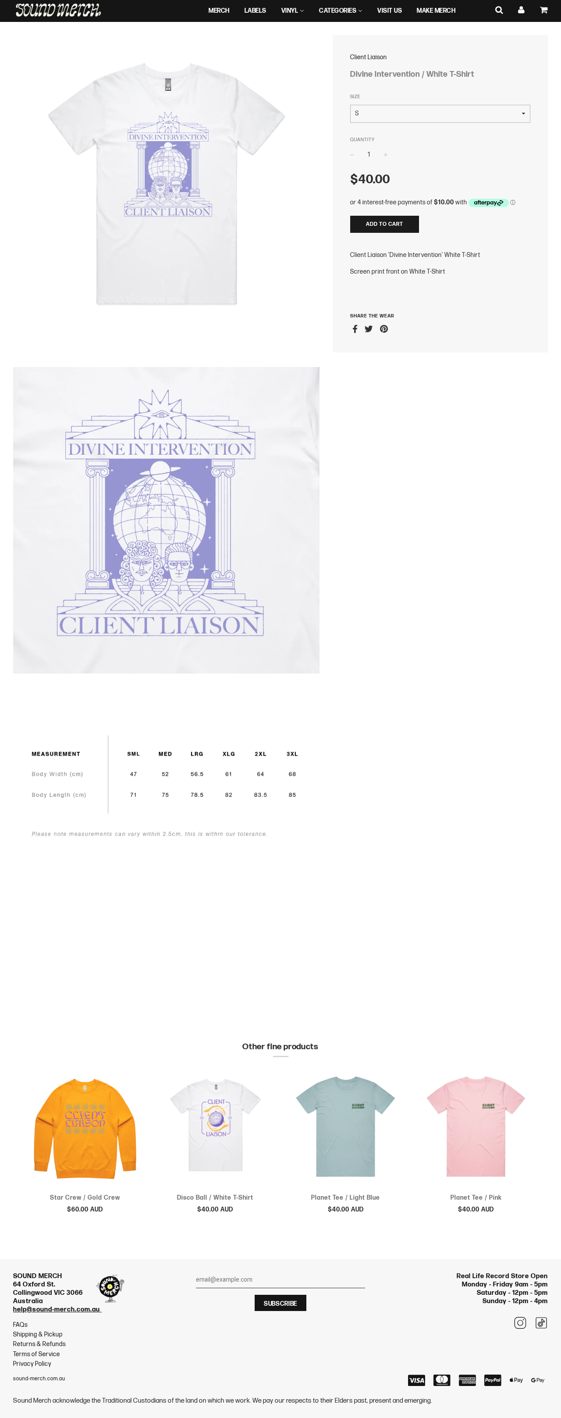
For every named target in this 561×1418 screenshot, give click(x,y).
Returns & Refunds (39, 1344)
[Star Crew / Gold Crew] (85, 1128)
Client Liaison (368, 57)
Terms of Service (36, 1354)
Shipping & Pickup (38, 1334)
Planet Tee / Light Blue (345, 1197)
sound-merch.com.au (39, 1378)
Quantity (362, 140)
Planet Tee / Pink (476, 1197)
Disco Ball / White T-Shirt (215, 1197)
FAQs (20, 1325)
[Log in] (521, 10)
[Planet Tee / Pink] (476, 1128)
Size (355, 97)
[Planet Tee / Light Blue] (346, 1128)
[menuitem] (219, 11)
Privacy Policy (32, 1364)
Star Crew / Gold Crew (85, 1197)
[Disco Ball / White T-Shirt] (215, 1128)
